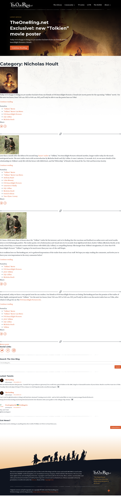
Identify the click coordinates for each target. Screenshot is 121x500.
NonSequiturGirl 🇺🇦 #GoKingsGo (16, 405)
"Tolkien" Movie (9, 109)
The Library (57, 5)
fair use (34, 480)
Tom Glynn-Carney (11, 196)
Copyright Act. (49, 480)
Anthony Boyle (9, 178)
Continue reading (6, 102)
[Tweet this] (1, 126)
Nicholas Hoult (9, 119)
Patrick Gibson (9, 194)
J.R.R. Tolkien (8, 272)
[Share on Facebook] (5, 126)
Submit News (115, 427)
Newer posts (4, 344)
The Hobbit (98, 5)
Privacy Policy (45, 492)
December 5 (17, 407)
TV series (81, 5)
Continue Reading (19, 48)
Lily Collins (8, 117)
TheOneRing (9, 380)
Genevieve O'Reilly (10, 186)
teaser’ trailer (43, 156)
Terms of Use (54, 492)
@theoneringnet (8, 382)
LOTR (89, 5)
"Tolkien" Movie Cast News (13, 111)
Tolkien (6, 327)
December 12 (17, 394)
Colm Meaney (9, 180)
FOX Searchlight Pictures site (30, 300)
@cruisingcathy (8, 407)
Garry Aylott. (37, 492)
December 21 (17, 382)
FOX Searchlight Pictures (13, 114)
